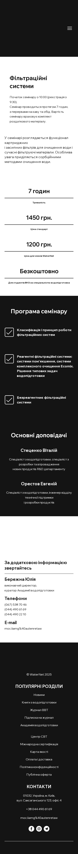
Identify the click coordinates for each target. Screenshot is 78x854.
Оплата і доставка (39, 759)
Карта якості (39, 752)
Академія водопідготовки (39, 725)
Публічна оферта (39, 774)
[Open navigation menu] (69, 28)
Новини (39, 695)
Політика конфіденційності (39, 767)
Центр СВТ (39, 736)
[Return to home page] (35, 25)
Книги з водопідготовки (39, 702)
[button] (31, 829)
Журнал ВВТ (39, 710)
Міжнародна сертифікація (39, 744)
